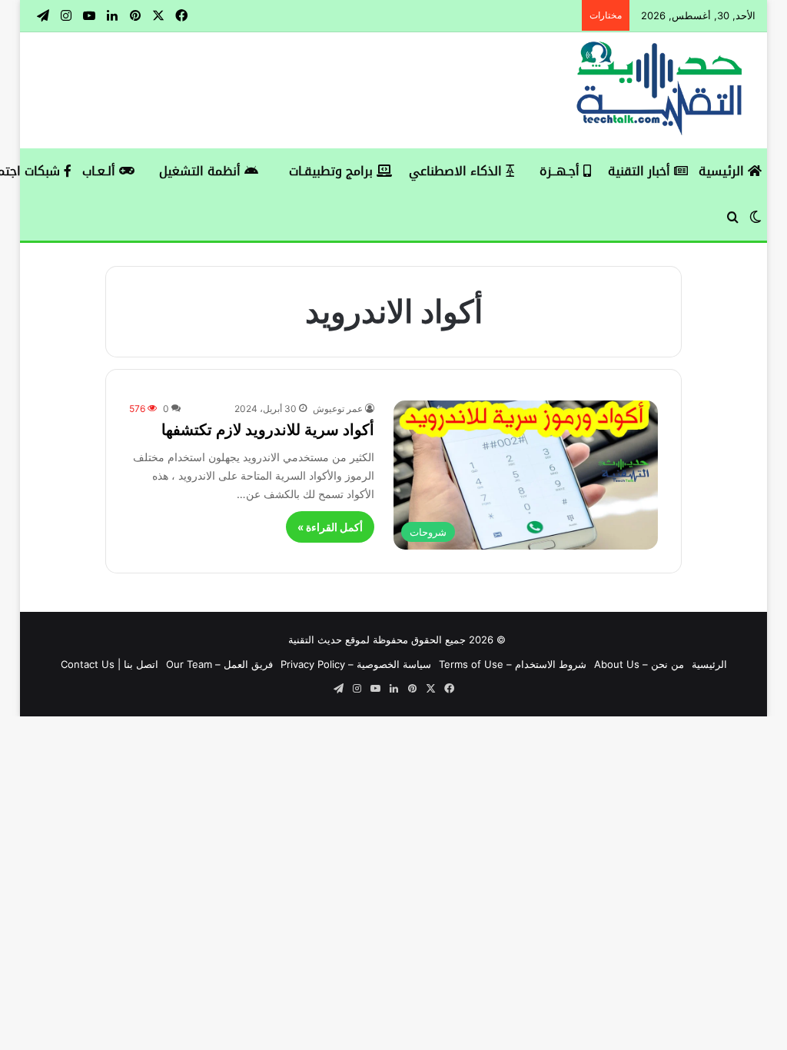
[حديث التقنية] (660, 90)
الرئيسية (723, 171)
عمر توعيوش (338, 408)
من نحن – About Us (639, 664)
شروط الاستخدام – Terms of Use (512, 664)
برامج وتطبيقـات (333, 171)
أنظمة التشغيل (201, 171)
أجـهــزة (561, 171)
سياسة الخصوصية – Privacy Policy (356, 664)
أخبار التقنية (641, 171)
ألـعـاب (100, 171)
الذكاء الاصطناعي (457, 171)
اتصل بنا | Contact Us (109, 664)
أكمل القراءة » (330, 526)
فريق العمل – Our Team (219, 664)
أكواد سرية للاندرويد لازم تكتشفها (267, 429)
